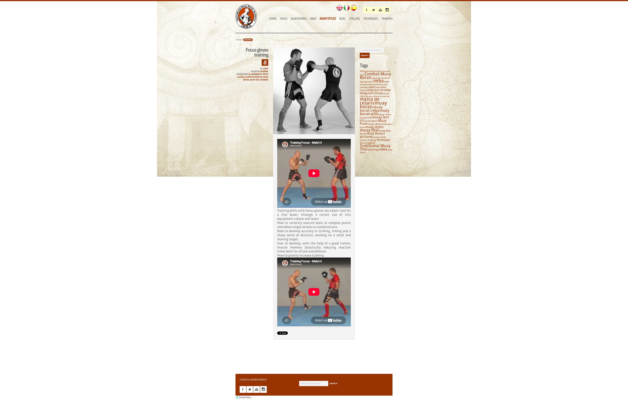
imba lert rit (375, 90)
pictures (366, 136)
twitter (373, 10)
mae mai (385, 96)
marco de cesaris (369, 101)
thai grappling (367, 142)
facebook (366, 10)
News (283, 18)
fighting (363, 81)
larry (265, 69)
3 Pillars (354, 18)
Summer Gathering (368, 140)
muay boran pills (374, 112)
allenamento (255, 74)
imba (378, 81)
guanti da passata (253, 77)
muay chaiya (385, 114)
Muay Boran (298, 18)
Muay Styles (328, 18)
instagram (387, 10)
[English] (339, 7)
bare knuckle (383, 71)
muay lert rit (374, 119)
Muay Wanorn (376, 133)
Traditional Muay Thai (375, 147)
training (264, 80)
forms (370, 81)
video (382, 149)
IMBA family (375, 87)
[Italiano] (346, 7)
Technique (383, 140)
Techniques (370, 18)
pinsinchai (377, 137)
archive (248, 40)
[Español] (353, 7)
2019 (362, 71)
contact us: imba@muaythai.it (253, 379)
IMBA (313, 18)
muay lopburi (371, 121)
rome (383, 137)
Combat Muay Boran (375, 75)
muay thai (254, 80)
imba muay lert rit (375, 91)
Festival (386, 78)
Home (272, 18)
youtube (380, 10)
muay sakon (374, 124)
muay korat (366, 117)
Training (387, 18)
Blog (342, 18)
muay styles (374, 127)
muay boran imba (371, 109)
